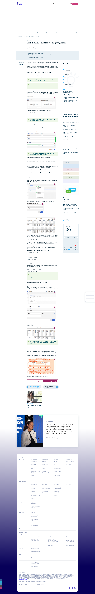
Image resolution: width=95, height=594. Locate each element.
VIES (54, 464)
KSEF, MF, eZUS (56, 483)
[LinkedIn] (1, 584)
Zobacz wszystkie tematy (23, 579)
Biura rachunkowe (67, 32)
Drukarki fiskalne (56, 467)
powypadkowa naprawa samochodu (32, 574)
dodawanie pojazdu (24, 576)
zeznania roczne (44, 574)
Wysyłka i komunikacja (46, 467)
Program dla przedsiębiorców (36, 515)
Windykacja (32, 475)
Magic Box (44, 461)
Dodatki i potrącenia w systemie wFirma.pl (71, 74)
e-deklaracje (49, 574)
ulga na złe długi (21, 575)
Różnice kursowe (45, 469)
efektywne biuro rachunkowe (49, 576)
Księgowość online (34, 484)
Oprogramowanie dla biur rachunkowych (37, 502)
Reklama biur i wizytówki (70, 461)
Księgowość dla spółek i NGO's (32, 581)
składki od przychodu (54, 578)
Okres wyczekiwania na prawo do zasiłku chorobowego (42, 86)
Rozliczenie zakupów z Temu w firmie (69, 129)
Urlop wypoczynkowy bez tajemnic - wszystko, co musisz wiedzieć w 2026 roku (71, 537)
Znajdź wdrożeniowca (34, 520)
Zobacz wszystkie (66, 85)
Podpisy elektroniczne (58, 465)
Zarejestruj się (74, 3)
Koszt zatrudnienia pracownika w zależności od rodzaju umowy (71, 104)
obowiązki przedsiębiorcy (23, 578)
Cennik (50, 3)
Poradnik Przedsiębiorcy (35, 548)
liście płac (34, 288)
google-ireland (49, 578)
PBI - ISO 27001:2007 (34, 562)
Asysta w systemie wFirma (35, 540)
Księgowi (38, 3)
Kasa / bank (32, 469)
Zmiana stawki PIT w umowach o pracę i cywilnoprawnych (70, 95)
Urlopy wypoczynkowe (61, 576)
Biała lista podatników (57, 468)
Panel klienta (33, 478)
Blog (54, 3)
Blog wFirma (33, 528)
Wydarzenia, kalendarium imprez (36, 551)
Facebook (32, 556)
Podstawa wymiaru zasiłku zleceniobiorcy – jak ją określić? (40, 278)
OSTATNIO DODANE (66, 112)
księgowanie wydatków (22, 574)
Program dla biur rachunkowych (36, 513)
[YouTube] (72, 588)
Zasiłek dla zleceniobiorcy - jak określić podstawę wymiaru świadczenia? (39, 54)
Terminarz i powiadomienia (46, 472)
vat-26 (20, 576)
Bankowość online (57, 472)
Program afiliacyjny (34, 516)
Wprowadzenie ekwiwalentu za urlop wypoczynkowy (70, 106)
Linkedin (32, 557)
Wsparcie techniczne (34, 539)
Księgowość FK (33, 464)
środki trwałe (56, 576)
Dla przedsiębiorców (34, 525)
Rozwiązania (32, 3)
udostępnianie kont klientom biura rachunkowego (42, 575)
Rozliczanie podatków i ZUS (35, 471)
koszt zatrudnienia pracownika (55, 574)
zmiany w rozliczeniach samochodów (66, 574)
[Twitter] (1, 582)
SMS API (55, 478)
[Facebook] (1, 580)
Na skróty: (30, 52)
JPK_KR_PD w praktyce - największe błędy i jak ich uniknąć (70, 541)
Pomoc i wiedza (60, 3)
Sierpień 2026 (71, 237)
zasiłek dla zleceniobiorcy (31, 47)
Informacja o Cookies (34, 566)
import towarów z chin (61, 578)
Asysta (67, 483)
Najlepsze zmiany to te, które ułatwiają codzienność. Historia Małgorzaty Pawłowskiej (70, 218)
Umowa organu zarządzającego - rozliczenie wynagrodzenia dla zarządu (71, 101)
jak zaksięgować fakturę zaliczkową (29, 575)
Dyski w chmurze (57, 475)
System (19, 32)
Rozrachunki (44, 471)
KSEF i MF (55, 461)
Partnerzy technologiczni (35, 519)
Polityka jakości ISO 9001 (35, 563)
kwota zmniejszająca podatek (32, 577)
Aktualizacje (68, 465)
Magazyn (47, 32)
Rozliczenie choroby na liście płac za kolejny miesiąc (71, 70)
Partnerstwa (33, 512)
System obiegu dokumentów (35, 474)
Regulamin (32, 569)
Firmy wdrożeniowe (34, 558)
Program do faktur (34, 483)
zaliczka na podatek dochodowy (53, 577)
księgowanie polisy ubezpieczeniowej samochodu (35, 578)
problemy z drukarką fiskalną (23, 577)
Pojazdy (32, 468)
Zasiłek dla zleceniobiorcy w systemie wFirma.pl (36, 53)
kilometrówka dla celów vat (32, 576)
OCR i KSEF (32, 472)
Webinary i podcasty (34, 549)
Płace (64, 89)
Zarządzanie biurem (34, 461)
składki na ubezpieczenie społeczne (42, 577)
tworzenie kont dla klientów (54, 575)
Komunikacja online (57, 474)
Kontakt (32, 554)
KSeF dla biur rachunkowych (41, 581)
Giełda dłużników (57, 469)
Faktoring (55, 476)
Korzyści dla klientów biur (35, 504)
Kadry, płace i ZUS (34, 465)
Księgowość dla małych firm (23, 581)
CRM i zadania (33, 488)
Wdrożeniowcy (68, 464)
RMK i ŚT (43, 468)
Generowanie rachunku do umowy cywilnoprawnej (71, 83)
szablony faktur (39, 574)
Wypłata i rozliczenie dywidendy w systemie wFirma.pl (71, 98)
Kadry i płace (55, 32)
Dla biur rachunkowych (34, 524)
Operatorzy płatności (57, 471)
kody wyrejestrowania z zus (69, 576)
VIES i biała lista (56, 484)
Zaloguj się (68, 3)
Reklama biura (33, 507)
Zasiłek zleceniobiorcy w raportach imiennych (35, 57)
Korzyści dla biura (34, 503)
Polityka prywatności (34, 567)
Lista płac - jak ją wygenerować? (71, 79)
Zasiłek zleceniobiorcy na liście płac (34, 56)
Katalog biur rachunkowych (35, 506)
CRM (31, 476)
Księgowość (37, 32)
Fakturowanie (28, 32)
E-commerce (56, 485)
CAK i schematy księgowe (46, 485)
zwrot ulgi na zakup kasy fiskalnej (63, 577)
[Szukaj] (76, 32)
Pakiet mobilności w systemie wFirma (71, 77)
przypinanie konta (61, 575)
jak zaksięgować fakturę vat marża (69, 575)
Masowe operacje (45, 464)
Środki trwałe (33, 467)
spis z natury (45, 578)
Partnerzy (44, 3)
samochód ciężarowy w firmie (40, 576)
